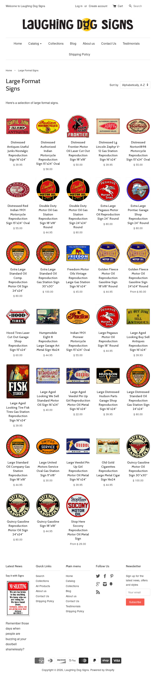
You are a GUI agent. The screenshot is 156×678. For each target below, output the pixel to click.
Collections (56, 43)
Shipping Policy (79, 54)
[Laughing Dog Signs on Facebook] (105, 576)
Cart (120, 6)
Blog (73, 43)
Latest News (14, 566)
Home (18, 43)
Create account (98, 6)
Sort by (114, 85)
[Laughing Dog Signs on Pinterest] (112, 576)
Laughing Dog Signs (76, 670)
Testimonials (131, 43)
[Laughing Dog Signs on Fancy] (111, 584)
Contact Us (108, 43)
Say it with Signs (15, 575)
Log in (79, 6)
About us (89, 43)
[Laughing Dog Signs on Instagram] (105, 584)
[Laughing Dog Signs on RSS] (98, 592)
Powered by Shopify (102, 670)
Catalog (34, 43)
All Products (43, 586)
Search (40, 576)
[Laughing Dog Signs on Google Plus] (98, 584)
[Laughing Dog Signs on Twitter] (98, 576)
